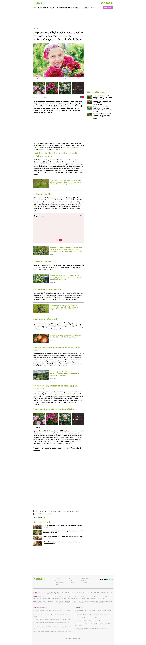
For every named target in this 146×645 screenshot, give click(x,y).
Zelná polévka (39, 598)
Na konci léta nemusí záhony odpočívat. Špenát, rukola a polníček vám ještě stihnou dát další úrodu (52, 627)
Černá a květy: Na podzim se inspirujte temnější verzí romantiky (87, 620)
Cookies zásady (84, 582)
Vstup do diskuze (37, 517)
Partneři (56, 584)
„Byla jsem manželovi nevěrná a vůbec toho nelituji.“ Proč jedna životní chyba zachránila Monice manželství (93, 624)
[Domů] (39, 579)
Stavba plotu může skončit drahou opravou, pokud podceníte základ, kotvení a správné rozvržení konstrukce (51, 611)
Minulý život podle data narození (40, 593)
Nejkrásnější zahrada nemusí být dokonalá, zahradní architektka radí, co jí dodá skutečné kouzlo (51, 623)
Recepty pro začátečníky (74, 596)
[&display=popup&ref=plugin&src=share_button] (81, 97)
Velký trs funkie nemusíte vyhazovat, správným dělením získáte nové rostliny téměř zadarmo (52, 619)
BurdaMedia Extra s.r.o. (74, 638)
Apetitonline (71, 578)
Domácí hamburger (64, 596)
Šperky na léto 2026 (57, 593)
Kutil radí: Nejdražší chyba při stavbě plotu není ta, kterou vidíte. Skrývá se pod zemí (102, 97)
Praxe (52, 8)
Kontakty (57, 580)
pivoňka (36, 511)
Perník (84, 596)
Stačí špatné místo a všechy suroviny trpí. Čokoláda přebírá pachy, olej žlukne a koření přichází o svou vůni (92, 629)
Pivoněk (39, 147)
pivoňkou (60, 170)
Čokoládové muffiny (55, 596)
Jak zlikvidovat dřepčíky (99, 602)
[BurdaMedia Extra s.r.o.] (103, 579)
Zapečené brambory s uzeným (82, 598)
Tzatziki (88, 596)
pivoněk (35, 206)
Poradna (78, 8)
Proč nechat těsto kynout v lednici (49, 592)
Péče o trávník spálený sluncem (48, 601)
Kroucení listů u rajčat (82, 602)
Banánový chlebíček (101, 596)
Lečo (81, 596)
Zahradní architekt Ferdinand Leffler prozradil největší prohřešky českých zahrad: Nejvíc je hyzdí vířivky (93, 611)
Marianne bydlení (71, 582)
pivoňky (46, 297)
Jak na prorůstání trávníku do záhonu (81, 601)
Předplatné (57, 578)
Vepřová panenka (47, 598)
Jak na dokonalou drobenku (83, 592)
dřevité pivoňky (38, 514)
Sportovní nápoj (93, 598)
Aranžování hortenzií (44, 602)
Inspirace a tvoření (69, 601)
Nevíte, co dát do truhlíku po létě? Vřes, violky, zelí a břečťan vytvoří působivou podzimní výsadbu (51, 615)
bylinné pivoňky (67, 511)
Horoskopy (50, 593)
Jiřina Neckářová (43, 97)
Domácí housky (55, 598)
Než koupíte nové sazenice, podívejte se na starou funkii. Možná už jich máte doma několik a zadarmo (102, 109)
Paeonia (41, 511)
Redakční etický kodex (59, 582)
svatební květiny (57, 511)
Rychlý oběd (93, 596)
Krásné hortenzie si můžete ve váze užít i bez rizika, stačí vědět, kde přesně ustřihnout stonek (52, 631)
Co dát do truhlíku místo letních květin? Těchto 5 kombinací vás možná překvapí (102, 102)
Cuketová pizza (59, 592)
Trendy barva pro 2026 (53, 602)
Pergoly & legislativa (60, 601)
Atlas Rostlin (43, 8)
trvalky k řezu (48, 511)
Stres (61, 364)
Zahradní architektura (64, 8)
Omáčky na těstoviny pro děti (70, 592)
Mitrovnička (90, 602)
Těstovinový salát (71, 598)
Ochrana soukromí (85, 580)
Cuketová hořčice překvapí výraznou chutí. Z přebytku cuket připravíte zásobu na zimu (92, 614)
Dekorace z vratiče (94, 601)
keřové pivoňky (76, 511)
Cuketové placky (101, 598)
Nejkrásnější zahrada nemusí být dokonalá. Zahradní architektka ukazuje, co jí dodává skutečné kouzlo (102, 116)
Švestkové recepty (46, 596)
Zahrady (86, 8)
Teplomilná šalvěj (73, 602)
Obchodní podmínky (85, 578)
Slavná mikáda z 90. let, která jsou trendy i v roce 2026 (85, 617)
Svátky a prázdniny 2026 (64, 602)
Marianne (70, 580)
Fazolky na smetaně (63, 598)
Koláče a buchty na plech (95, 592)
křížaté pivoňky (47, 514)
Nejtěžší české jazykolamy (106, 592)
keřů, (79, 327)
